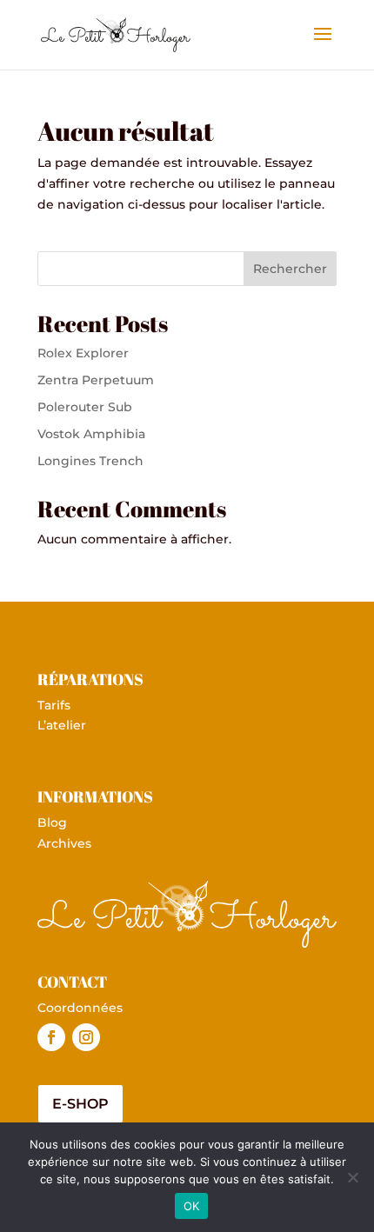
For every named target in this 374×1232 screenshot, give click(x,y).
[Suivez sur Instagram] (86, 1037)
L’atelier (61, 725)
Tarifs (53, 705)
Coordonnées (80, 1008)
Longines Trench (90, 461)
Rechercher (290, 268)
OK (192, 1206)
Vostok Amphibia (91, 434)
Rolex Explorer (83, 353)
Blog (52, 822)
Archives (64, 843)
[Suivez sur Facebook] (51, 1037)
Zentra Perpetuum (95, 380)
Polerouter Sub (84, 407)
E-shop (80, 1103)
